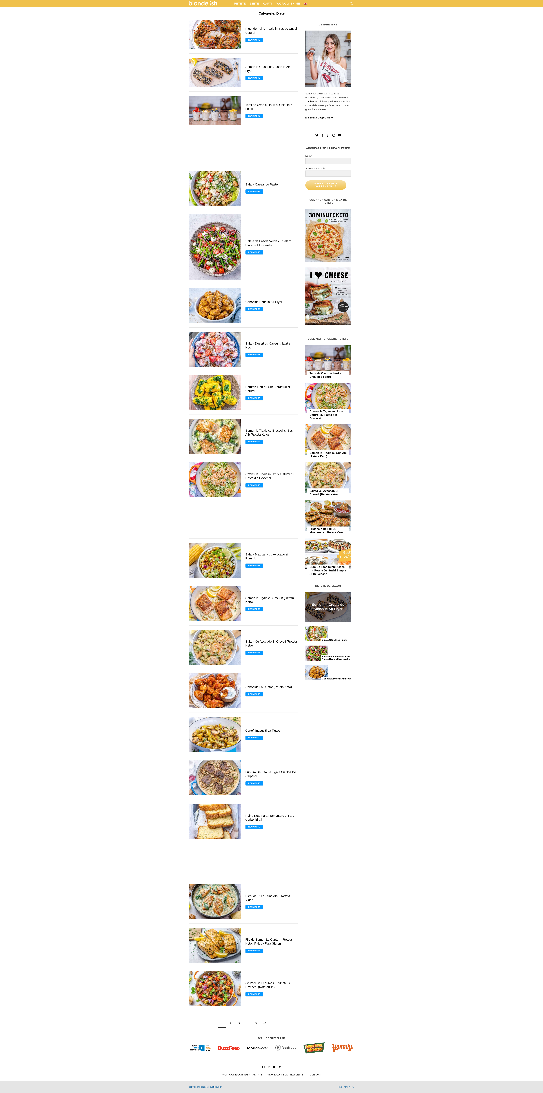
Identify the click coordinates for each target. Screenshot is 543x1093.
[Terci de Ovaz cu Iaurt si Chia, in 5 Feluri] (215, 110)
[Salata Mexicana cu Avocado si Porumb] (215, 560)
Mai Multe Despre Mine (319, 117)
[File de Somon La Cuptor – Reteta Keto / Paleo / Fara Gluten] (215, 945)
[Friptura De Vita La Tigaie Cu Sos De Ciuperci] (215, 777)
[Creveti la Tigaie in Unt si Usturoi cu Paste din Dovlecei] (215, 479)
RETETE (240, 3)
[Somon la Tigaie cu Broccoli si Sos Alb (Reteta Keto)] (215, 436)
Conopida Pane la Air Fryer (263, 302)
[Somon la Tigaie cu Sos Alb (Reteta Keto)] (215, 603)
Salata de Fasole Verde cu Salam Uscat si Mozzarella (336, 658)
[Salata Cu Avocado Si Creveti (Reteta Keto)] (215, 647)
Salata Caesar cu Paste (261, 184)
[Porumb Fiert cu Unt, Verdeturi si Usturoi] (215, 392)
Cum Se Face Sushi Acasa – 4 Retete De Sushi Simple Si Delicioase (328, 570)
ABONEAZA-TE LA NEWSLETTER (286, 1074)
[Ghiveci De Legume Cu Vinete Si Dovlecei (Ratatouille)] (215, 988)
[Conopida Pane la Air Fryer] (215, 305)
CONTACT (316, 1074)
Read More (254, 40)
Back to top (344, 1087)
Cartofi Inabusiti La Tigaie (262, 730)
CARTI (267, 3)
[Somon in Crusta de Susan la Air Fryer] (215, 72)
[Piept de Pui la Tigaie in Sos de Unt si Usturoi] (215, 34)
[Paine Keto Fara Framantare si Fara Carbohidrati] (215, 821)
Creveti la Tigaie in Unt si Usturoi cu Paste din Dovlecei (327, 415)
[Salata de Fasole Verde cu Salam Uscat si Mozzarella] (215, 247)
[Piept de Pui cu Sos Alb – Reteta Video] (215, 901)
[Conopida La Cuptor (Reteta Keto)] (215, 690)
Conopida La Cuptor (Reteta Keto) (268, 687)
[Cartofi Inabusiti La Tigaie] (215, 734)
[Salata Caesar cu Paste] (215, 188)
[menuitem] (305, 4)
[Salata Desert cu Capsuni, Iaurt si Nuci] (215, 349)
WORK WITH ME (288, 3)
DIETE (254, 3)
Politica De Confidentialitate (242, 1074)
